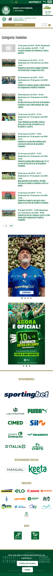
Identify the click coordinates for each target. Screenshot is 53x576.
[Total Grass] (7, 506)
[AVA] (46, 506)
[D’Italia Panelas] (15, 446)
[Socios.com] (33, 498)
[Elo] (20, 491)
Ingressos (19, 25)
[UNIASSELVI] (37, 434)
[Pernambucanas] (7, 491)
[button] (22, 298)
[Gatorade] (46, 491)
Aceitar (27, 570)
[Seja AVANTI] (47, 7)
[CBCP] (35, 535)
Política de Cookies (27, 563)
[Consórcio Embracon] (15, 434)
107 (11, 226)
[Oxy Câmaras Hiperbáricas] (33, 506)
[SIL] (37, 423)
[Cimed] (15, 422)
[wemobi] (20, 498)
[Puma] (37, 411)
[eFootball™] (26, 514)
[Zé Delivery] (46, 498)
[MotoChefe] (37, 446)
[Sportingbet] (26, 395)
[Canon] (33, 491)
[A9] (7, 498)
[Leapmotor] (15, 411)
